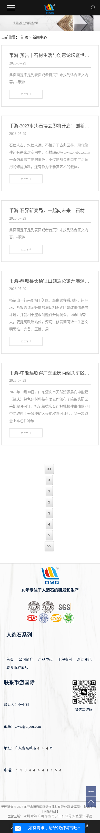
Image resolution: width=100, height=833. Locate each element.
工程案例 (65, 659)
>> (49, 546)
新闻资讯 (84, 659)
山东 (61, 816)
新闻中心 (40, 37)
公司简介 (26, 659)
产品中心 (45, 659)
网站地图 (50, 811)
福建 (89, 816)
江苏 (68, 816)
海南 (48, 816)
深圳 (27, 816)
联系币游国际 (17, 668)
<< (49, 469)
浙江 (82, 816)
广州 (41, 816)
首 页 (24, 37)
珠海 (34, 816)
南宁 (55, 816)
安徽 (75, 816)
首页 (10, 659)
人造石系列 (19, 635)
